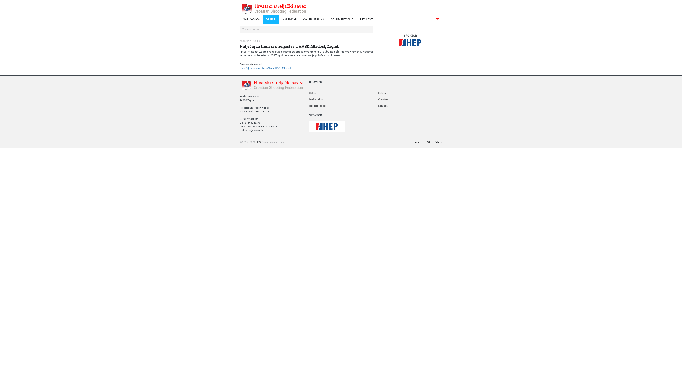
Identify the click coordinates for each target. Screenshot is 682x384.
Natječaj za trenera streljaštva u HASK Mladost (265, 68)
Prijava (438, 142)
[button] (438, 19)
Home (416, 142)
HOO (427, 142)
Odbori (382, 93)
